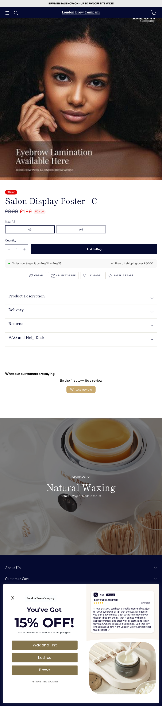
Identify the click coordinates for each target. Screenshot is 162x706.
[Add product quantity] (24, 249)
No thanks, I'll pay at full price (45, 681)
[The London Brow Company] (81, 13)
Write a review (81, 389)
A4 (81, 229)
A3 (30, 229)
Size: (10, 221)
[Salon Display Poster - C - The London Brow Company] (81, 99)
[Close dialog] (155, 588)
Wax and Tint (45, 644)
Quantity (10, 240)
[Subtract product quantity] (9, 249)
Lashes (44, 657)
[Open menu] (7, 12)
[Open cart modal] (153, 12)
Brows (44, 669)
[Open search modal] (15, 12)
